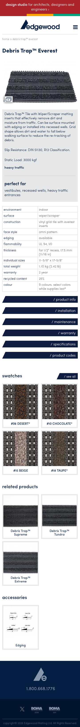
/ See (70, 376)
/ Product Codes (63, 355)
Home (5, 39)
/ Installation (65, 310)
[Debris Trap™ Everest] (40, 82)
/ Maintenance (64, 321)
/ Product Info (64, 299)
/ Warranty (67, 332)
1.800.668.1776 (40, 688)
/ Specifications (63, 344)
